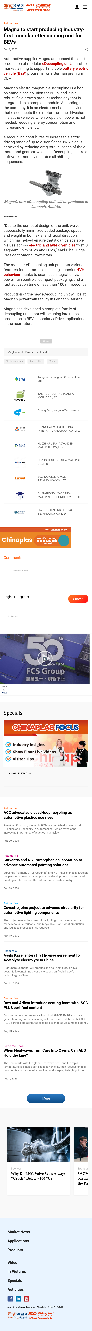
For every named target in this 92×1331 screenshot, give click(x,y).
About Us (21, 1307)
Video (12, 1262)
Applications (18, 1241)
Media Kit (60, 1307)
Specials (15, 1280)
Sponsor (16, 1168)
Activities (16, 1289)
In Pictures (17, 1271)
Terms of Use (31, 1307)
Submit (78, 599)
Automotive (11, 23)
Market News (19, 1232)
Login (8, 597)
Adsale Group (12, 1307)
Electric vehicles (14, 361)
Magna (52, 361)
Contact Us (51, 1307)
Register (23, 597)
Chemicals (10, 951)
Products (15, 1250)
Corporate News (14, 1046)
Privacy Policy (41, 1307)
